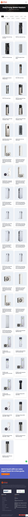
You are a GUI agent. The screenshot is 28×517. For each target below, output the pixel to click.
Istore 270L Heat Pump (6, 98)
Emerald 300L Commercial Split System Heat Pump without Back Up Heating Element (7, 289)
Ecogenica (17, 18)
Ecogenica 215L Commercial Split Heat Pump (6, 352)
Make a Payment (4, 504)
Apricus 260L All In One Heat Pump (20, 140)
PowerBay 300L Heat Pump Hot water (7, 38)
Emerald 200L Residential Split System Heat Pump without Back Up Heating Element (6, 161)
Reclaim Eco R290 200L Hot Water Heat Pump (20, 436)
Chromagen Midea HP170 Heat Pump (20, 394)
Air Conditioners (4, 500)
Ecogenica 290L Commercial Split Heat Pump (6, 394)
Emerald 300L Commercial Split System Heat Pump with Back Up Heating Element (20, 289)
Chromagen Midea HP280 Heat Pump (20, 416)
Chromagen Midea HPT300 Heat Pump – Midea (7, 436)
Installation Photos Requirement (6, 510)
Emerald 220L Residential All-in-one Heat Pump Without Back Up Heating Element (6, 204)
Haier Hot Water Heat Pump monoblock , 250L (7, 119)
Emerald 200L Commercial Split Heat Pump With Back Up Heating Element (7, 181)
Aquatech (16, 16)
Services (3, 503)
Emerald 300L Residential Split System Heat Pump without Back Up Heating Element (6, 311)
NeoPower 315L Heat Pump (7, 57)
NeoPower (11, 16)
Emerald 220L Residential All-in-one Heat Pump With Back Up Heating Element (20, 203)
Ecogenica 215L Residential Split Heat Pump (20, 331)
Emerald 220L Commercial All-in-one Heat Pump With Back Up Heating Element (20, 224)
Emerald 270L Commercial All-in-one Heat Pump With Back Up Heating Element (20, 267)
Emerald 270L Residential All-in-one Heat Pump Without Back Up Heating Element (6, 247)
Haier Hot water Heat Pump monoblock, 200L (20, 99)
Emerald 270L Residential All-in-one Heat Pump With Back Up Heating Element (20, 246)
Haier (25, 16)
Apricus (4, 18)
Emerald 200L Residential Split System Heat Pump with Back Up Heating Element (20, 161)
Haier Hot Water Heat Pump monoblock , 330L (20, 119)
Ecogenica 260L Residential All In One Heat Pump (20, 351)
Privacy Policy (4, 506)
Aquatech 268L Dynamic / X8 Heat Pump (7, 78)
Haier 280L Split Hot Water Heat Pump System (7, 140)
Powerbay (6, 16)
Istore (21, 16)
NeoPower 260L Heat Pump (20, 37)
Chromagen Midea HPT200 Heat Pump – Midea (7, 416)
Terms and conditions (5, 507)
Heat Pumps (4, 497)
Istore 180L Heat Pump (20, 77)
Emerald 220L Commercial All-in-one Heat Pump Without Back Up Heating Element (7, 225)
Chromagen (23, 18)
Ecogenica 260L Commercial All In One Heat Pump (7, 373)
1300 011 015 (16, 498)
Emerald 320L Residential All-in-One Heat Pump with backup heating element (7, 331)
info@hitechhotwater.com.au (19, 500)
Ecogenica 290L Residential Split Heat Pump (20, 373)
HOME (10, 9)
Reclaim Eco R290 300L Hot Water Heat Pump (7, 456)
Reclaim (8, 18)
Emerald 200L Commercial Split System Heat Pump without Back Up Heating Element (20, 182)
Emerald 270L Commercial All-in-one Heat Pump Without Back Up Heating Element (7, 268)
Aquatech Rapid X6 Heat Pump (20, 58)
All (2, 16)
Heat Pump (3, 56)
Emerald (13, 18)
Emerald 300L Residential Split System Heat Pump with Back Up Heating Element (20, 311)
